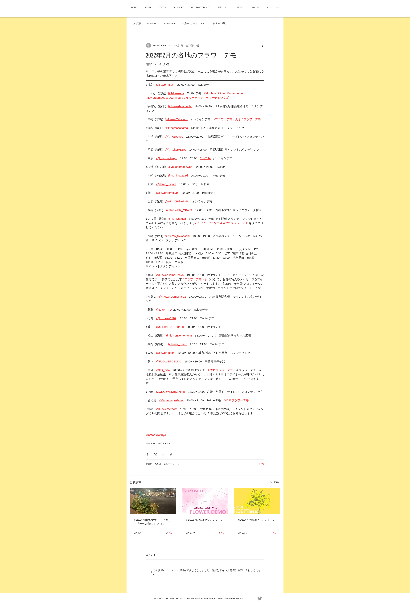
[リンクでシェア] (170, 454)
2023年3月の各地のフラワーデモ (256, 522)
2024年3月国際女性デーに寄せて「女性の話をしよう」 (152, 522)
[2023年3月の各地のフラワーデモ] (257, 501)
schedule (151, 23)
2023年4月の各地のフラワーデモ (204, 522)
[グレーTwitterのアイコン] (260, 598)
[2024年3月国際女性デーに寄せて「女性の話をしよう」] (153, 501)
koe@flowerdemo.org (234, 598)
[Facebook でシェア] (147, 454)
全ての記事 (135, 23)
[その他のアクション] (262, 45)
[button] (276, 23)
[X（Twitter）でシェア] (155, 454)
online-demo (169, 23)
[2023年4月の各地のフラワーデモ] (205, 501)
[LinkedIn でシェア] (162, 454)
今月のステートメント (193, 23)
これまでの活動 (218, 23)
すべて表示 (274, 482)
